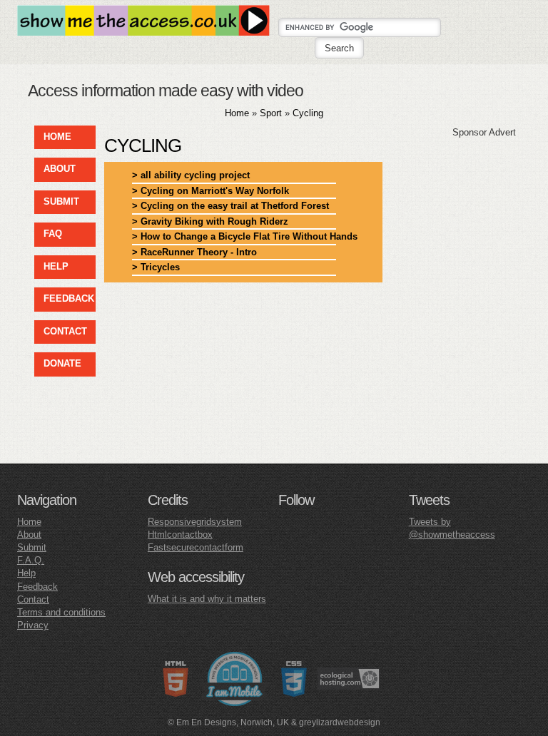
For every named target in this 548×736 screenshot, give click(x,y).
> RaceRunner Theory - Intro (194, 252)
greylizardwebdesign (339, 722)
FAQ (53, 233)
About (29, 534)
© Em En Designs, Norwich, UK (228, 722)
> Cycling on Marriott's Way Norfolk (210, 190)
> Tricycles (156, 267)
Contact (33, 599)
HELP (56, 266)
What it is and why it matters (207, 598)
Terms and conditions (61, 612)
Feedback (37, 586)
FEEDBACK (69, 298)
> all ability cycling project (191, 175)
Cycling (308, 113)
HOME (57, 136)
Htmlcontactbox (180, 534)
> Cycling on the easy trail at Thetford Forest (230, 205)
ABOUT (60, 168)
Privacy (33, 625)
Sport (271, 113)
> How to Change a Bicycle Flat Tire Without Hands (234, 236)
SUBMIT (61, 201)
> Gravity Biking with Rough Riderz (210, 221)
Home (237, 113)
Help (26, 573)
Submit (31, 547)
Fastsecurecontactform (195, 547)
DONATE (62, 363)
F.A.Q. (30, 560)
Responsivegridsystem (195, 521)
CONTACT (65, 331)
